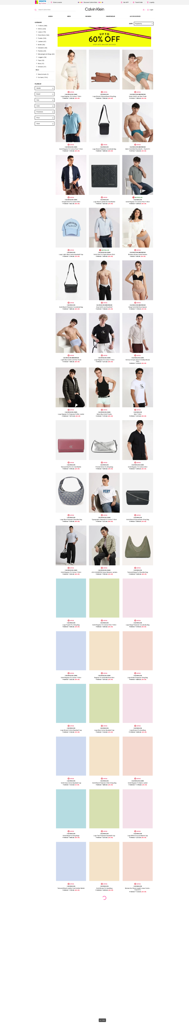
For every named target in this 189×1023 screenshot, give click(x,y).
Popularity (138, 23)
